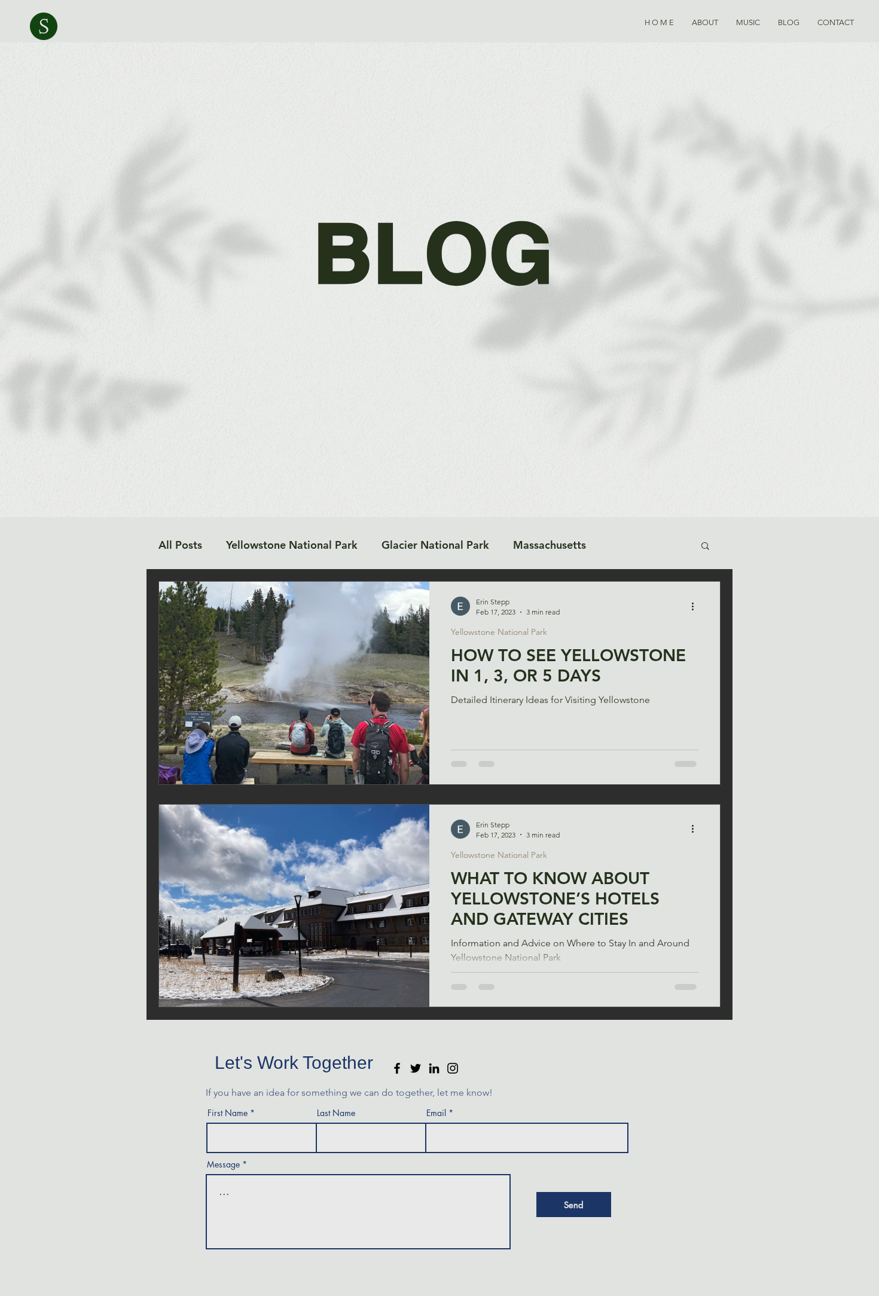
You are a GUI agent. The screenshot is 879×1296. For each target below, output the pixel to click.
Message (223, 1164)
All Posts (180, 545)
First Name (227, 1113)
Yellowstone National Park (292, 545)
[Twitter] (415, 1068)
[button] (705, 546)
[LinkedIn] (434, 1068)
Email (436, 1113)
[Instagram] (452, 1068)
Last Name (336, 1113)
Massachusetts (549, 545)
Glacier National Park (435, 545)
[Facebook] (397, 1068)
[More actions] (696, 606)
